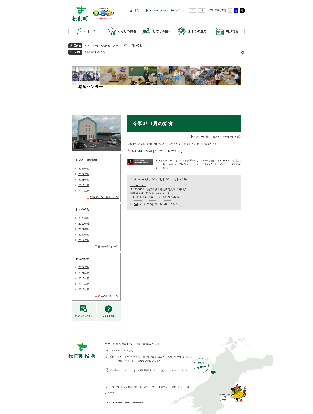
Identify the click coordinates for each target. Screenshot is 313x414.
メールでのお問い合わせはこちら (158, 204)
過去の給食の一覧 (108, 296)
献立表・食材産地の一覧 (104, 197)
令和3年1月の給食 (94, 52)
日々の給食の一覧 (108, 246)
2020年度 (83, 185)
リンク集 (185, 387)
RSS (173, 387)
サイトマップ (112, 387)
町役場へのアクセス (119, 370)
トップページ (92, 45)
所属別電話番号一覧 (147, 370)
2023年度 (83, 168)
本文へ (137, 10)
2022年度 (83, 174)
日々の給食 (82, 209)
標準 (202, 10)
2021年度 (83, 179)
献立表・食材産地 (86, 160)
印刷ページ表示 (202, 136)
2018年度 (83, 289)
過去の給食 (82, 258)
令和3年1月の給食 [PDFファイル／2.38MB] (156, 151)
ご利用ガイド (112, 393)
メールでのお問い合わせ (176, 370)
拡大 (193, 10)
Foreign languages (158, 10)
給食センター (110, 45)
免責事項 (163, 387)
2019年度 (83, 191)
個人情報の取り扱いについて (138, 387)
